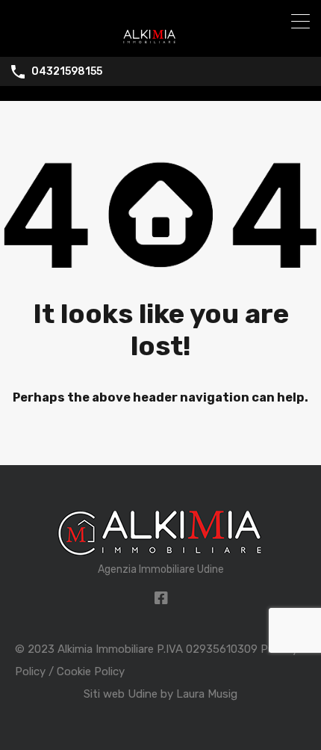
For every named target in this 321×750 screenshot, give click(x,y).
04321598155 (66, 72)
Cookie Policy (91, 671)
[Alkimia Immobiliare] (160, 39)
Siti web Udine (121, 694)
